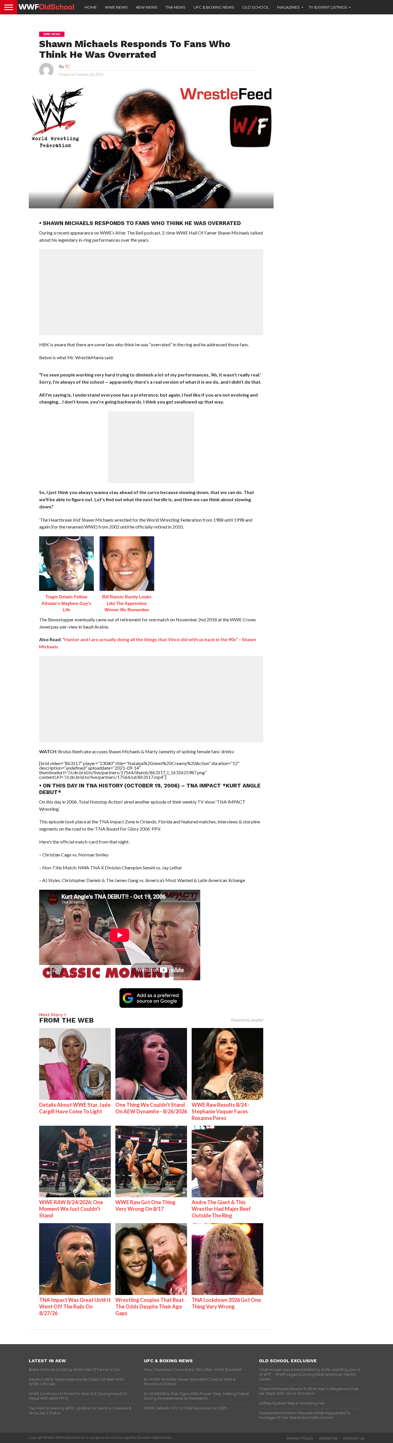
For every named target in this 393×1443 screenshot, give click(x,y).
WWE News (116, 7)
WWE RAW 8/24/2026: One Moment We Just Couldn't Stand (71, 1209)
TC (67, 66)
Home (91, 7)
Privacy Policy (300, 1438)
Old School (255, 7)
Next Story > (52, 1014)
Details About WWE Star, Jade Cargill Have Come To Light (74, 1108)
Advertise (328, 1438)
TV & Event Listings (328, 7)
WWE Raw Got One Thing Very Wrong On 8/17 (145, 1205)
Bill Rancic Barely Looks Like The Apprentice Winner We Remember (126, 603)
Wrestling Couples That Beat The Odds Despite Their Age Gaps (149, 1306)
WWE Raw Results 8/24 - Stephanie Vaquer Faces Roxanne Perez (220, 1111)
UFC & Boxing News (214, 7)
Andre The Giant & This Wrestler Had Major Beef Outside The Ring (221, 1209)
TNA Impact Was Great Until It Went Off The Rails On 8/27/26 (75, 1306)
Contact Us (353, 1438)
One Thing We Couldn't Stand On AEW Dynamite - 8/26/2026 (151, 1108)
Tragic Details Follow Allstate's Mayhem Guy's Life (66, 603)
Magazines (288, 7)
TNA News (175, 7)
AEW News (146, 7)
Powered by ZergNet (247, 1020)
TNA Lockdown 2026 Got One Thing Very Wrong (226, 1303)
